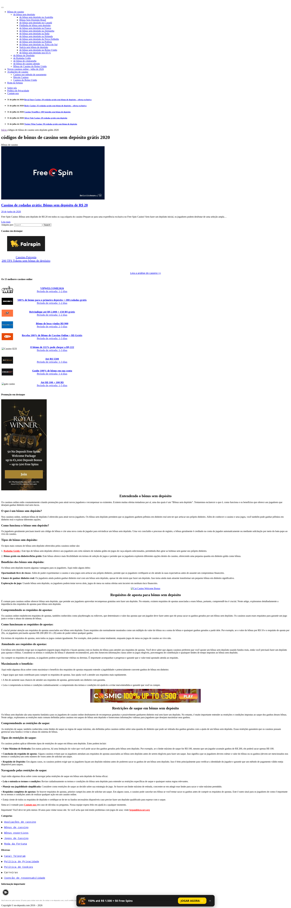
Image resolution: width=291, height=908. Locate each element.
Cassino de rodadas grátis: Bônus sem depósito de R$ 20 (44, 205)
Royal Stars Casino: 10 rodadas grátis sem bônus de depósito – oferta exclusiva (58, 99)
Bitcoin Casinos (20, 77)
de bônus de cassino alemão (26, 63)
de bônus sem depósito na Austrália (36, 17)
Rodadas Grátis (12, 551)
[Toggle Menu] (2, 7)
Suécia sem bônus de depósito (33, 47)
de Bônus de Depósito (24, 55)
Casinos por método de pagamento (29, 74)
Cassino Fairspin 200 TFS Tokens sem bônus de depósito (26, 258)
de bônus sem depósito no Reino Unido (38, 50)
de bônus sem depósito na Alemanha (36, 31)
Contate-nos (13, 93)
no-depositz (9, 3)
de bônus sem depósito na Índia (34, 33)
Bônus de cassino (15, 11)
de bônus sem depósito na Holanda (36, 36)
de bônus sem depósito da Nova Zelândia (39, 39)
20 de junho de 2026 (11, 211)
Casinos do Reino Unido (25, 80)
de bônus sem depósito (24, 14)
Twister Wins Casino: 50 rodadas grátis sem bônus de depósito (50, 124)
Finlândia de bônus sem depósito (35, 25)
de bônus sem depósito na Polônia (35, 42)
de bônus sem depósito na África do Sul (38, 44)
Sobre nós (12, 88)
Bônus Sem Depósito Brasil (32, 20)
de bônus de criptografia (24, 61)
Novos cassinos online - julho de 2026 (25, 69)
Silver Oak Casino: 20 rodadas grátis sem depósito (45, 118)
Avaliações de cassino (17, 72)
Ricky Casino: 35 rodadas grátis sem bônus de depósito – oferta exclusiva (55, 106)
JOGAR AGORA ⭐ (192, 901)
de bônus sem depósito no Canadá (35, 22)
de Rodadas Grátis (22, 58)
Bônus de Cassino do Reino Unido (30, 66)
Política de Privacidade (18, 90)
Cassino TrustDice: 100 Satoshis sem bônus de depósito (47, 112)
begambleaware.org (139, 810)
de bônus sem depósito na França (35, 28)
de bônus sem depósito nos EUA (35, 52)
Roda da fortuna (15, 82)
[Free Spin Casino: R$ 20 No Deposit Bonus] (53, 198)
